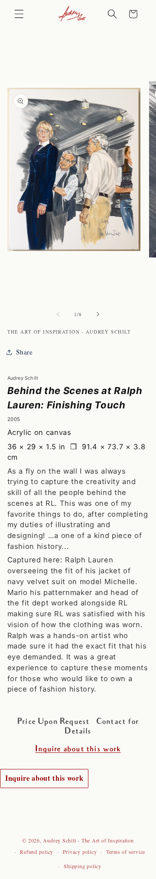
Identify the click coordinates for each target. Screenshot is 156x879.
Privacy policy (80, 851)
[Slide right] (97, 314)
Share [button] (24, 352)
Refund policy (36, 851)
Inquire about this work (44, 778)
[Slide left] (58, 314)
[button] (19, 13)
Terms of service (125, 851)
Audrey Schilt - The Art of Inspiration (88, 840)
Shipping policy (82, 865)
